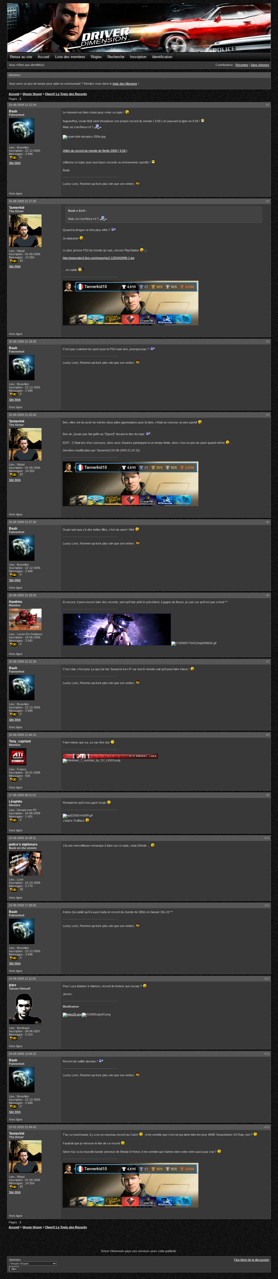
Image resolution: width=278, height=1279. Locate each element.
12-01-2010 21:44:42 (22, 1127)
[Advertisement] (139, 1240)
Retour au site (21, 57)
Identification (162, 57)
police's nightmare (23, 844)
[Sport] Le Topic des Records (66, 94)
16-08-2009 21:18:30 (22, 341)
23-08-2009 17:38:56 (22, 905)
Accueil (43, 57)
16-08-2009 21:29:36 (22, 595)
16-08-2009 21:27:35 (22, 522)
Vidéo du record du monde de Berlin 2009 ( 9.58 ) (95, 150)
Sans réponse (260, 65)
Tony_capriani (20, 741)
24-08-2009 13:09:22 (22, 1053)
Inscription (138, 57)
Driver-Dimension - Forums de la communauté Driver (139, 28)
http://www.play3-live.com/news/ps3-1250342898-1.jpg (98, 257)
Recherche (116, 57)
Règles (96, 57)
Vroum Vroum (32, 94)
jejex (12, 985)
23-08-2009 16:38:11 (22, 838)
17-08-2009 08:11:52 (22, 795)
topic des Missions (125, 83)
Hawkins (15, 602)
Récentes (241, 65)
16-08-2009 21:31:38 (22, 661)
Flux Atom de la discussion (251, 1259)
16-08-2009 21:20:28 (22, 414)
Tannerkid (16, 208)
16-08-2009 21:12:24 (22, 104)
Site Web (15, 162)
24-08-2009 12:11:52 (22, 978)
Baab (13, 111)
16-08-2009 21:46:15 (22, 734)
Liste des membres (70, 57)
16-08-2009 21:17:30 (22, 201)
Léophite (15, 801)
